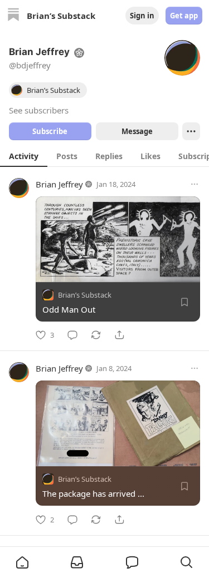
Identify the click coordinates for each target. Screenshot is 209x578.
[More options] (194, 184)
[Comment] (72, 335)
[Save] (184, 302)
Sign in (142, 16)
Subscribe (49, 131)
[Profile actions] (191, 131)
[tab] (23, 156)
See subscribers (39, 110)
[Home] (13, 16)
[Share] (119, 335)
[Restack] (95, 335)
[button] (22, 562)
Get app (184, 16)
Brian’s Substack (84, 295)
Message (136, 131)
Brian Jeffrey (59, 184)
